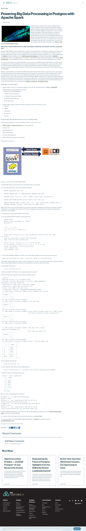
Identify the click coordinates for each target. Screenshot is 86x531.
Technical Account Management (20, 507)
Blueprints (18, 503)
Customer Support (20, 510)
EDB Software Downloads (32, 508)
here (6, 68)
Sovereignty (44, 503)
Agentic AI (5, 509)
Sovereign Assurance (20, 512)
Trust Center (31, 515)
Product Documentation (32, 505)
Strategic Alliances (59, 509)
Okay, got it (77, 528)
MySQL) (5, 56)
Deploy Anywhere (7, 511)
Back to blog (4, 8)
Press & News (58, 505)
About (56, 503)
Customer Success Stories (46, 507)
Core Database (6, 505)
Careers (57, 507)
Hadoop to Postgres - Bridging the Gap (37, 81)
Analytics (5, 507)
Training (31, 513)
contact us (37, 419)
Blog (43, 505)
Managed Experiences (18, 515)
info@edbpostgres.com (7, 420)
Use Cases (18, 505)
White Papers (45, 514)
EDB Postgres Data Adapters (30, 56)
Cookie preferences (67, 528)
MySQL (55, 56)
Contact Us (57, 511)
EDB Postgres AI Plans (32, 518)
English (79, 503)
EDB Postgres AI (6, 503)
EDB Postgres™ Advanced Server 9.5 (13, 125)
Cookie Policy (16, 529)
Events (43, 510)
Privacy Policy (8, 529)
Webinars (44, 512)
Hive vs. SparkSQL (52, 87)
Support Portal (32, 511)
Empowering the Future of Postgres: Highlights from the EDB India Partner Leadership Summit (41, 465)
